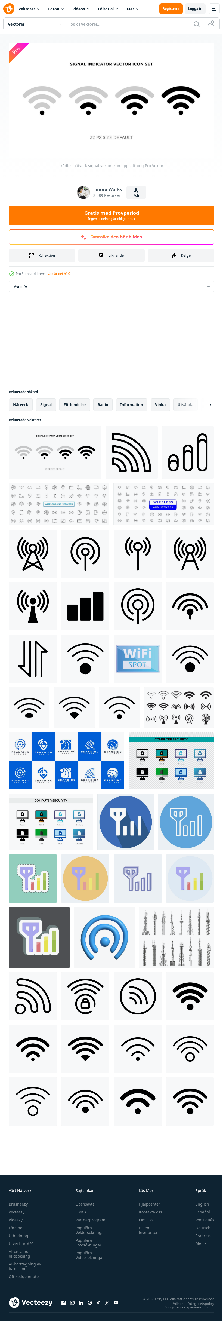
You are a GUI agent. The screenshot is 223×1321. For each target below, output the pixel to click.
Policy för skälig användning (183, 1304)
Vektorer (26, 8)
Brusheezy (18, 1201)
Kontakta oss (148, 1209)
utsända (185, 402)
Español (198, 1209)
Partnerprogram (89, 1217)
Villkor (174, 1301)
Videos (78, 8)
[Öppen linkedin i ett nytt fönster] (81, 1300)
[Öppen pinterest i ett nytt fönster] (90, 1300)
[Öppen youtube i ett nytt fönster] (116, 1300)
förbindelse (75, 402)
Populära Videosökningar (88, 1253)
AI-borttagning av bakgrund (25, 1264)
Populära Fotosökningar (87, 1240)
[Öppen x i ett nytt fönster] (107, 1300)
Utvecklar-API (21, 1241)
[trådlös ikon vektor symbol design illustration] (132, 450)
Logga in (195, 8)
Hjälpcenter (147, 1201)
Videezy (16, 1217)
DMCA (79, 1209)
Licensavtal (84, 1201)
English (198, 1201)
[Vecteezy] (8, 8)
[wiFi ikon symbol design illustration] (85, 657)
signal (46, 402)
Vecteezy (16, 1209)
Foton (53, 8)
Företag (16, 1225)
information (131, 402)
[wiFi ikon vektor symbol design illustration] (33, 994)
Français (199, 1233)
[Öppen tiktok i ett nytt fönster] (98, 1300)
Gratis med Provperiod (111, 215)
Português (200, 1217)
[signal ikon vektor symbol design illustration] (188, 450)
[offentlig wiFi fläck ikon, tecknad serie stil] (138, 657)
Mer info (20, 284)
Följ (136, 195)
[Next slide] (201, 402)
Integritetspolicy (197, 1301)
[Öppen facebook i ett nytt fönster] (63, 1300)
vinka (160, 402)
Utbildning (18, 1233)
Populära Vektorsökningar (89, 1228)
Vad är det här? (59, 273)
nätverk (20, 402)
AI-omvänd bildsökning (19, 1251)
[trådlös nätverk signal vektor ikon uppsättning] (55, 450)
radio (103, 402)
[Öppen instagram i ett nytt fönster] (72, 1300)
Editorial (106, 8)
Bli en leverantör (146, 1228)
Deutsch (198, 1225)
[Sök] (196, 24)
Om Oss (144, 1217)
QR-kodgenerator (24, 1274)
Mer (130, 8)
